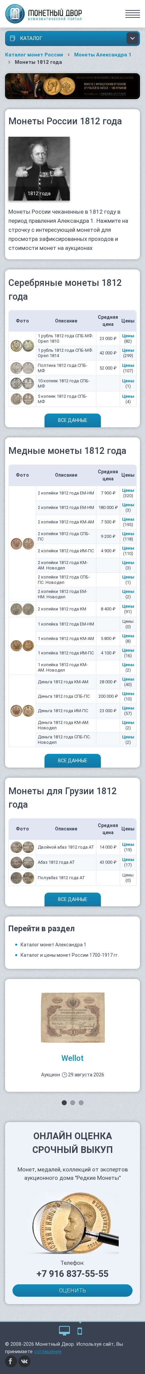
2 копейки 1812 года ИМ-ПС (66, 550)
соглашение (48, 1351)
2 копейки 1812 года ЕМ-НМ (66, 493)
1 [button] (64, 1102)
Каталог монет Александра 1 (53, 944)
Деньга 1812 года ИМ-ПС (63, 710)
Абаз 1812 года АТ (56, 862)
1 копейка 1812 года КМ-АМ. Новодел (63, 667)
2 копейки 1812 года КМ (62, 608)
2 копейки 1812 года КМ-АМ (66, 521)
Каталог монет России (34, 55)
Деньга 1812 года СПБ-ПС (64, 696)
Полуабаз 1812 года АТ (61, 877)
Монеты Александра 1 (103, 55)
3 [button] (81, 1102)
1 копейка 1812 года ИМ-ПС (66, 652)
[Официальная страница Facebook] (11, 1361)
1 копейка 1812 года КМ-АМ (66, 638)
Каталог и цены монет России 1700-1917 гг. (70, 955)
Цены (128, 335)
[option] (72, 1035)
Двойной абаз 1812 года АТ (66, 847)
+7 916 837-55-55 (72, 1274)
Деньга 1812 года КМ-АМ (63, 681)
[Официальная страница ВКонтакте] (25, 1361)
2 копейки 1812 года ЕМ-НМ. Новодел (62, 594)
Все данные (72, 420)
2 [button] (72, 1102)
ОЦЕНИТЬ (72, 1290)
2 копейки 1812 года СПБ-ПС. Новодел (64, 579)
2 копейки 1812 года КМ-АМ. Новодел (63, 565)
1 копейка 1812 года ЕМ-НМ (66, 624)
